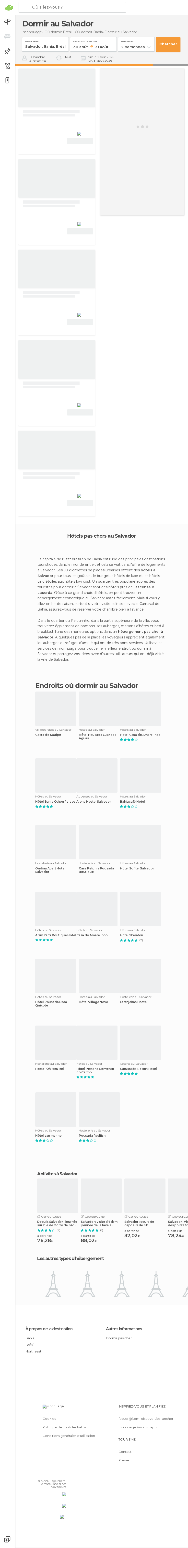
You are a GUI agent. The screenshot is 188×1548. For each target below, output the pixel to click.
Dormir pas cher (119, 1338)
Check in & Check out (85, 40)
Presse (123, 1460)
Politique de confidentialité (64, 1427)
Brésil (29, 1345)
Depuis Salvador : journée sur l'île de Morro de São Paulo (57, 1223)
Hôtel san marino (48, 1135)
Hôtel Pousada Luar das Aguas (97, 736)
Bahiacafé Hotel (132, 801)
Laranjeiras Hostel (133, 1002)
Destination (32, 40)
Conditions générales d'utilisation (69, 1436)
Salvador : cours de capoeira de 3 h (139, 1223)
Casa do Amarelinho (91, 935)
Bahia (30, 1338)
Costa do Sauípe (48, 735)
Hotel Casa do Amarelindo (140, 735)
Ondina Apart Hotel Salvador (50, 870)
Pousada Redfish (92, 1135)
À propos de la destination (48, 1329)
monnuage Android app (137, 1427)
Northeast (33, 1351)
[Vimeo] (56, 1474)
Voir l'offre (80, 141)
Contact (124, 1452)
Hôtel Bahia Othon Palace (55, 801)
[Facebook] (43, 1474)
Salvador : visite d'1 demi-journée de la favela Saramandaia (100, 1223)
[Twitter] (50, 1474)
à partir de (44, 1235)
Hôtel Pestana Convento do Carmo (95, 1070)
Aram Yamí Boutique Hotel (55, 935)
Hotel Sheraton (131, 935)
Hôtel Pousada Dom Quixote (51, 1003)
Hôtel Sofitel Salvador (137, 868)
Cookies (49, 1419)
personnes (127, 40)
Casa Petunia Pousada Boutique (96, 870)
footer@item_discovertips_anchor (145, 1419)
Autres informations (124, 1329)
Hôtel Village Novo (93, 1002)
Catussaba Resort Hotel (138, 1069)
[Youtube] (63, 1474)
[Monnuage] (9, 7)
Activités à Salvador (57, 1174)
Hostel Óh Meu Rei (49, 1069)
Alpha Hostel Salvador (93, 801)
